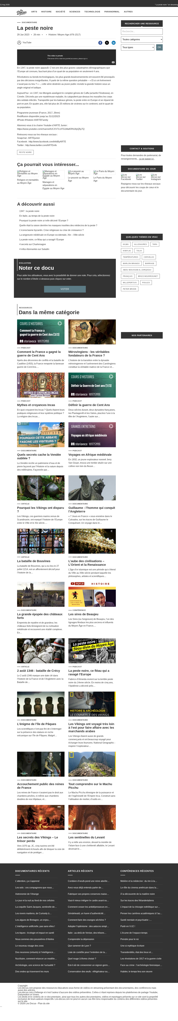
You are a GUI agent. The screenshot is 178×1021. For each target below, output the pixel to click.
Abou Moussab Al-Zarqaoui (137, 270)
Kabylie (127, 251)
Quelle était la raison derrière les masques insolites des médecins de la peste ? (58, 225)
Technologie (92, 12)
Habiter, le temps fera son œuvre (136, 971)
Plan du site (44, 1003)
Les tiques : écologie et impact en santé (34, 933)
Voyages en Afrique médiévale (90, 454)
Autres (128, 12)
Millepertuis (130, 283)
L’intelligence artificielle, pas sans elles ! (35, 926)
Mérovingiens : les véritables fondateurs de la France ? (88, 353)
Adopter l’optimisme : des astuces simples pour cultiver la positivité (88, 926)
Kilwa (126, 244)
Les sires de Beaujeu (83, 614)
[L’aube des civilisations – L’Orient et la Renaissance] (92, 541)
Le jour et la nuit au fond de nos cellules (34, 900)
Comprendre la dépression (81, 939)
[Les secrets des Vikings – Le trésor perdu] (41, 817)
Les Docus (31, 1003)
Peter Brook (129, 289)
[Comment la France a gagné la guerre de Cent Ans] (41, 332)
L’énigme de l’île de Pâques (36, 724)
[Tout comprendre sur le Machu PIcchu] (92, 764)
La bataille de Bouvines (33, 561)
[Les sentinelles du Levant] (92, 817)
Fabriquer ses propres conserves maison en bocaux (88, 894)
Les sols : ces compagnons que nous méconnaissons (33, 887)
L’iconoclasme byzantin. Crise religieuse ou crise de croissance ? (51, 230)
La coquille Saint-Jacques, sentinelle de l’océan (35, 907)
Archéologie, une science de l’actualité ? (35, 965)
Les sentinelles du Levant (86, 837)
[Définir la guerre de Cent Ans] (92, 385)
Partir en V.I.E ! (127, 926)
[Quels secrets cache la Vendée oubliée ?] (41, 435)
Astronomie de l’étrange (27, 894)
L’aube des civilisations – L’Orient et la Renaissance (87, 562)
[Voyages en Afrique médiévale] (92, 435)
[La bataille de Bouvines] (41, 541)
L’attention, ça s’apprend (27, 881)
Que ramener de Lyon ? (79, 946)
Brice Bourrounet (148, 276)
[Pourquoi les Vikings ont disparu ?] (41, 488)
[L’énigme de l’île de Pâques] (41, 704)
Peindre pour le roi (129, 939)
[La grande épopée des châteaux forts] (41, 594)
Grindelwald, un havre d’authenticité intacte (85, 913)
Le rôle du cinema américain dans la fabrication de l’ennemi (138, 887)
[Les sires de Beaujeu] (92, 594)
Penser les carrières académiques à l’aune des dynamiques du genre (141, 913)
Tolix (139, 251)
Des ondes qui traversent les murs (32, 971)
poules (146, 283)
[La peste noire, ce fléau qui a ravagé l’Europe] (92, 651)
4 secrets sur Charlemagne (32, 244)
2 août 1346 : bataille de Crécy (38, 670)
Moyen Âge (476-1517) (69, 34)
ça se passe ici (146, 159)
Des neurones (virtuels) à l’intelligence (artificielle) (34, 952)
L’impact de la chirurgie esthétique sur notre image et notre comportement (139, 907)
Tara (154, 244)
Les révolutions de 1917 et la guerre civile (140, 959)
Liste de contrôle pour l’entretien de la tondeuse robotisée (86, 952)
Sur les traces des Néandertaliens (137, 900)
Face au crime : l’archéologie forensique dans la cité (140, 965)
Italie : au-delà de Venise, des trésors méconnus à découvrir (86, 933)
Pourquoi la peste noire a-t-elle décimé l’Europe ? (43, 220)
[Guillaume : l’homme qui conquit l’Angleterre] (92, 488)
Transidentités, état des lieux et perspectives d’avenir (135, 952)
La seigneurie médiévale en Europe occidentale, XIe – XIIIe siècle (51, 235)
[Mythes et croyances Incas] (41, 385)
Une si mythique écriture (132, 946)
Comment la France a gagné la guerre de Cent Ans (39, 353)
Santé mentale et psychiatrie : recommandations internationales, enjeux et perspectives (140, 920)
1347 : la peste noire (29, 211)
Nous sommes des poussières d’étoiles (34, 939)
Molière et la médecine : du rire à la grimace (137, 881)
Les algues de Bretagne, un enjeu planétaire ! (32, 920)
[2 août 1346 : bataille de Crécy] (41, 651)
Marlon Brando (131, 263)
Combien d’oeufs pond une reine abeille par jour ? (87, 881)
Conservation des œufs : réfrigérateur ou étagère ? (87, 972)
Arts (34, 12)
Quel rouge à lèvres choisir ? (82, 959)
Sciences (74, 12)
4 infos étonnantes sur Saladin (34, 249)
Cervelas (149, 257)
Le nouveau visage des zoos (29, 946)
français (128, 276)
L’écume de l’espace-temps (133, 933)
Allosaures (140, 244)
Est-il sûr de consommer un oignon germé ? (88, 965)
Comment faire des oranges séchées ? (87, 920)
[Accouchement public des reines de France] (41, 764)
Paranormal (112, 12)
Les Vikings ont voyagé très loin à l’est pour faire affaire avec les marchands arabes (91, 727)
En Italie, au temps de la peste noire (37, 216)
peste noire (25, 152)
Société (60, 12)
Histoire (46, 12)
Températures (130, 257)
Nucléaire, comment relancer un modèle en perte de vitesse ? (35, 959)
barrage (149, 263)
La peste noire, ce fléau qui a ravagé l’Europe (41, 239)
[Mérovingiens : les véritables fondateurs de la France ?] (92, 332)
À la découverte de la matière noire (137, 894)
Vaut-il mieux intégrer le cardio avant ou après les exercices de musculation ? (87, 900)
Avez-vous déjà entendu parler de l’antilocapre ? (84, 887)
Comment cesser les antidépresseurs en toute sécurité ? (87, 907)
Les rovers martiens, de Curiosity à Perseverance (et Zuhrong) (32, 913)
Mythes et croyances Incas (36, 405)
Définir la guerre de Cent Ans (89, 405)
